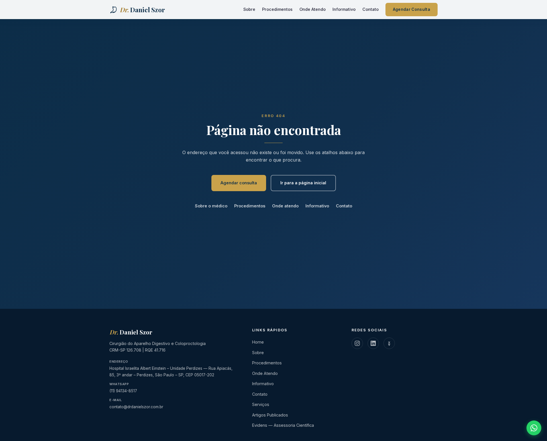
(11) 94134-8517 (123, 391)
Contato (370, 9)
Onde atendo (285, 205)
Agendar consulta (239, 182)
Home (258, 342)
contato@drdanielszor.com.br (136, 407)
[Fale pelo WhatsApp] (533, 427)
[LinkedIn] (373, 343)
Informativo (344, 9)
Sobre (249, 9)
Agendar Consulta (411, 9)
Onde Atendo (312, 9)
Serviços (260, 404)
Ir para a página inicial (303, 182)
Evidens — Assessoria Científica (283, 425)
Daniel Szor (130, 332)
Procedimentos (277, 9)
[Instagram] (357, 343)
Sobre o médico (211, 205)
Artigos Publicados (270, 415)
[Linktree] (389, 343)
